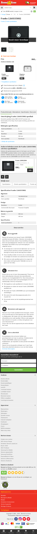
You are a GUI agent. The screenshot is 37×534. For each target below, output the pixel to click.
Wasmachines (4, 409)
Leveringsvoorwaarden (7, 400)
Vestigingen (5, 510)
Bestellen (3, 495)
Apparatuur (5, 405)
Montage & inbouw (6, 506)
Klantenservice (6, 492)
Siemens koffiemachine (7, 458)
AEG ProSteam (5, 448)
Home (8, 14)
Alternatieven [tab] (16, 112)
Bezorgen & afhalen (6, 497)
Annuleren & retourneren (7, 502)
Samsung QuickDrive (6, 454)
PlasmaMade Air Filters (7, 456)
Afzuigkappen (4, 424)
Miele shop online (5, 430)
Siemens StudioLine (6, 460)
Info (30, 170)
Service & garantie (6, 504)
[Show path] (15, 14)
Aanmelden (18, 370)
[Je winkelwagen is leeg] (34, 8)
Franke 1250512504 (21, 160)
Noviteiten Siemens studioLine (9, 443)
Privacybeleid (11, 515)
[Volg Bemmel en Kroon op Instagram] (20, 519)
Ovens (2, 426)
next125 (3, 387)
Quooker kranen (5, 415)
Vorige (3, 14)
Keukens (3, 375)
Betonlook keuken (6, 396)
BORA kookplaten (5, 428)
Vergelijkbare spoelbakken (9, 81)
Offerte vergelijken (6, 398)
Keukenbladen (5, 385)
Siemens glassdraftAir (7, 452)
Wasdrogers (4, 411)
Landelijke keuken (6, 391)
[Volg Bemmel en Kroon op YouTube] (24, 519)
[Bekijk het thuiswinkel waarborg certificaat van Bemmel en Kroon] (30, 2)
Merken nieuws (6, 435)
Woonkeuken (4, 393)
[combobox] (18, 7)
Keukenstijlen (4, 381)
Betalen (3, 499)
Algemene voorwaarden (22, 515)
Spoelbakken (6, 184)
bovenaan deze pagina (8, 348)
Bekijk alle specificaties (8, 141)
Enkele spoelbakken (20, 184)
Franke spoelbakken (11, 21)
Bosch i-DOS (4, 445)
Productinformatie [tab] (6, 112)
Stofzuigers (4, 413)
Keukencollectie (5, 378)
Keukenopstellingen (6, 383)
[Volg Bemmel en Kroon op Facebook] (16, 519)
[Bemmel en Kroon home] (8, 3)
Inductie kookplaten (6, 419)
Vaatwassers (4, 417)
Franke (3, 21)
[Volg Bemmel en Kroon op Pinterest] (28, 519)
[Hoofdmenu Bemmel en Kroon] (2, 8)
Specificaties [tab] (25, 112)
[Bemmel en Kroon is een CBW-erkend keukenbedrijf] (18, 526)
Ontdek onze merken (6, 439)
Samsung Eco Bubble (7, 450)
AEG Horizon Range (6, 441)
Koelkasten (4, 422)
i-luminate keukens (6, 389)
